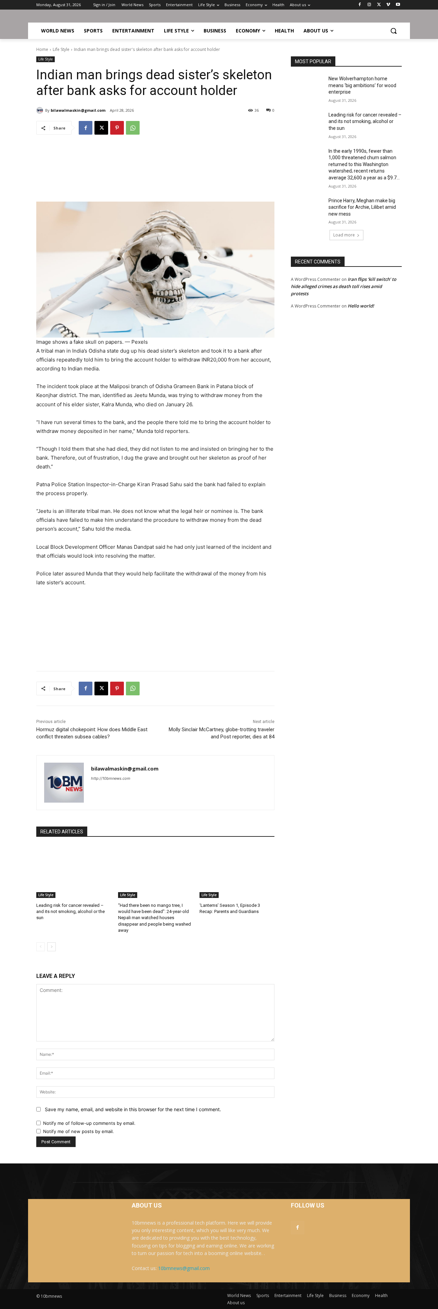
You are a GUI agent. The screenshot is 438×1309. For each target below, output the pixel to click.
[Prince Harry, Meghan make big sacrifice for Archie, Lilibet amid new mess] (307, 209)
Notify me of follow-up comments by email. (89, 1123)
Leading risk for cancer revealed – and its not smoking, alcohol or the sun (70, 911)
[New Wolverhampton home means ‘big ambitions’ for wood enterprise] (307, 87)
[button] (393, 31)
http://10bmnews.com (110, 778)
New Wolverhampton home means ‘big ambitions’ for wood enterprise (362, 85)
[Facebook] (360, 5)
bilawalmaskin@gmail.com (78, 110)
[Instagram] (369, 5)
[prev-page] (40, 946)
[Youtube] (398, 5)
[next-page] (51, 946)
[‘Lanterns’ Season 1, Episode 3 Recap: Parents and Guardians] (236, 872)
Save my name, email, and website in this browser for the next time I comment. (133, 1109)
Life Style (61, 49)
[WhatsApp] (133, 128)
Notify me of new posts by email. (78, 1131)
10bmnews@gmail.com (184, 1268)
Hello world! (361, 306)
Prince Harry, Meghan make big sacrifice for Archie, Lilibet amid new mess (362, 207)
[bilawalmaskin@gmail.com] (40, 110)
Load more (344, 235)
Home (42, 49)
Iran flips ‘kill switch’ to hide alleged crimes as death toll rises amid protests (343, 286)
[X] (379, 5)
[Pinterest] (117, 128)
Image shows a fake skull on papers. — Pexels (92, 342)
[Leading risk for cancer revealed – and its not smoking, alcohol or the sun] (73, 872)
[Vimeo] (388, 5)
